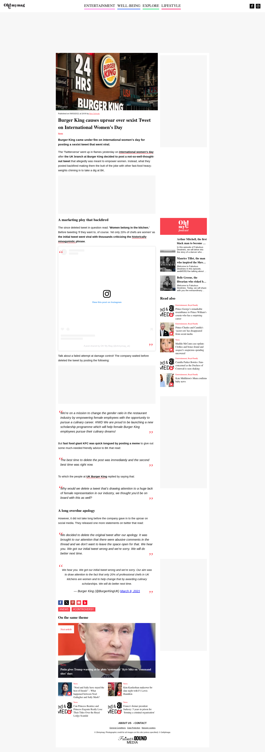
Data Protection (133, 728)
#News (64, 609)
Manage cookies (149, 728)
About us (124, 723)
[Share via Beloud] (85, 602)
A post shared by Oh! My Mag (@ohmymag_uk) (107, 346)
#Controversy (83, 609)
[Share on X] (66, 602)
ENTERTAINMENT (99, 5)
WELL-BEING (128, 5)
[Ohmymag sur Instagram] (258, 6)
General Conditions (117, 728)
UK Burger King (96, 476)
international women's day (136, 152)
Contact (140, 723)
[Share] (72, 602)
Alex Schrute (94, 114)
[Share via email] (79, 602)
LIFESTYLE (171, 5)
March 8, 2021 (130, 591)
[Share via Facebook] (60, 602)
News (60, 134)
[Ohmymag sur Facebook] (252, 6)
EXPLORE (151, 5)
